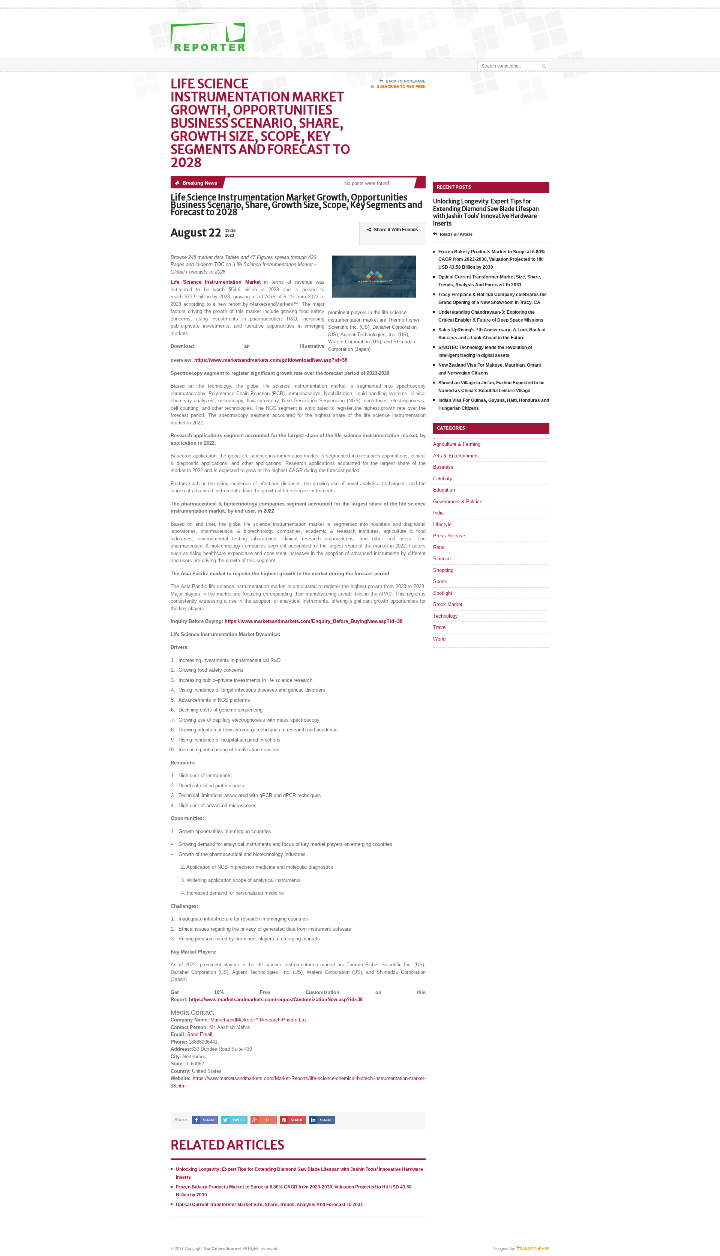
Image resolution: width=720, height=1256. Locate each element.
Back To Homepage (406, 81)
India (438, 513)
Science (442, 558)
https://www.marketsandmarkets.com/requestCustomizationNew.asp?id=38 (276, 999)
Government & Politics (457, 501)
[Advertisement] (461, 27)
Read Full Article (456, 234)
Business (443, 467)
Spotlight (442, 593)
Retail (439, 547)
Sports (440, 581)
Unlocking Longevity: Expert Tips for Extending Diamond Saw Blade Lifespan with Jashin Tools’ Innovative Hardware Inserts (486, 212)
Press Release (449, 536)
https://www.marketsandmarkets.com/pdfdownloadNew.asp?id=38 (270, 360)
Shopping (443, 570)
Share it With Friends (396, 229)
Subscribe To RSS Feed (401, 86)
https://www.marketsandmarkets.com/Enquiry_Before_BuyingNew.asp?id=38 (313, 621)
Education (444, 490)
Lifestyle (442, 524)
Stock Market (447, 604)
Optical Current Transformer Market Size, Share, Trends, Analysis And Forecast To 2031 (269, 1204)
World (439, 639)
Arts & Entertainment (456, 456)
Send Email (199, 1034)
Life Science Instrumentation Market (216, 282)
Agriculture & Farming (456, 444)
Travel (440, 627)
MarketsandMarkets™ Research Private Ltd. (258, 1020)
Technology (445, 616)
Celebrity (442, 478)
